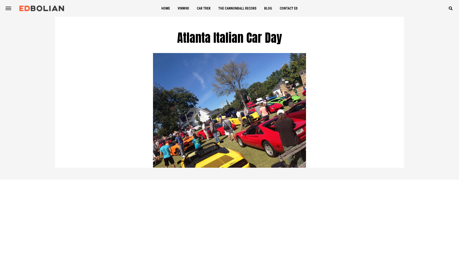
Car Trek (204, 8)
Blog (268, 8)
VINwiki (183, 8)
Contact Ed (289, 8)
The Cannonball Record (237, 8)
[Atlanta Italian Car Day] (229, 166)
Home (165, 8)
